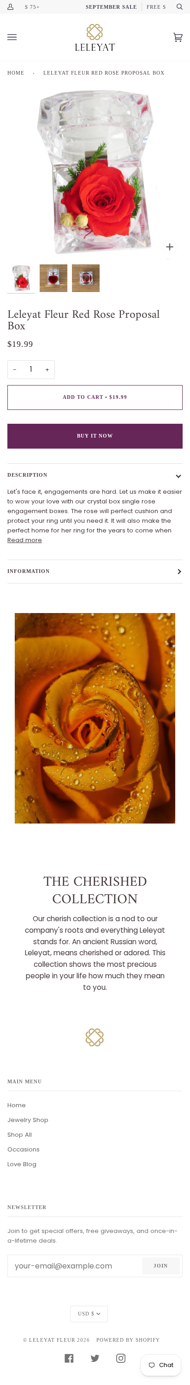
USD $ (86, 1313)
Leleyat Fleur (52, 1340)
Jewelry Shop (27, 1120)
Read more (24, 540)
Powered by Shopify (128, 1340)
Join (161, 1265)
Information (28, 571)
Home (15, 73)
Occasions (23, 1149)
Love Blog (21, 1164)
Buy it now (95, 435)
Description (27, 475)
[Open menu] (21, 37)
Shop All (19, 1134)
